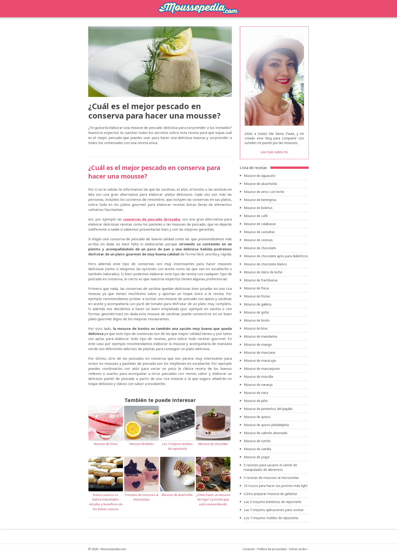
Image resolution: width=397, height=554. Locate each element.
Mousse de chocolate (213, 444)
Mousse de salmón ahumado (265, 433)
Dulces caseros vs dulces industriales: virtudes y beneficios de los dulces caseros (105, 502)
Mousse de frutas (257, 296)
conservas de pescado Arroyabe (151, 219)
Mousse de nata (256, 392)
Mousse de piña (255, 401)
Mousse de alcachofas (177, 495)
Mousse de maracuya (260, 360)
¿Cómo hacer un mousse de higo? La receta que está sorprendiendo (213, 499)
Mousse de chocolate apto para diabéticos (276, 256)
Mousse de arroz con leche (264, 191)
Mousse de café (256, 216)
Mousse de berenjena (260, 200)
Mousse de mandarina (260, 336)
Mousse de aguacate (259, 175)
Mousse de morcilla (258, 376)
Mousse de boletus (258, 208)
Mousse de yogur (257, 457)
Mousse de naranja (258, 384)
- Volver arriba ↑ (298, 549)
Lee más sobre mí (274, 152)
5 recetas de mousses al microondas (141, 497)
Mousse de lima (255, 328)
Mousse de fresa (105, 444)
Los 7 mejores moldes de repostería (177, 446)
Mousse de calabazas (260, 224)
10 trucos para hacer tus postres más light (276, 485)
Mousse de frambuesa (260, 280)
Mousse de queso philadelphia (266, 425)
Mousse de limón (141, 444)
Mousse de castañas (259, 232)
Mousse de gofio (256, 312)
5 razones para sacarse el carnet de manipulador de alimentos (270, 467)
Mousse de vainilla (257, 449)
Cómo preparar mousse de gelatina (270, 494)
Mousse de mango (258, 344)
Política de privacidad (271, 549)
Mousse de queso (257, 417)
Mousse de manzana (259, 352)
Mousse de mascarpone (262, 368)
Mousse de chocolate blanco (265, 264)
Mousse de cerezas (258, 240)
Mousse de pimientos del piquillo (268, 409)
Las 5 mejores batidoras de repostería (272, 502)
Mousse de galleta (257, 304)
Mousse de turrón (257, 441)
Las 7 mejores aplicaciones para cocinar (273, 510)
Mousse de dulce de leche (263, 272)
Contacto (249, 549)
